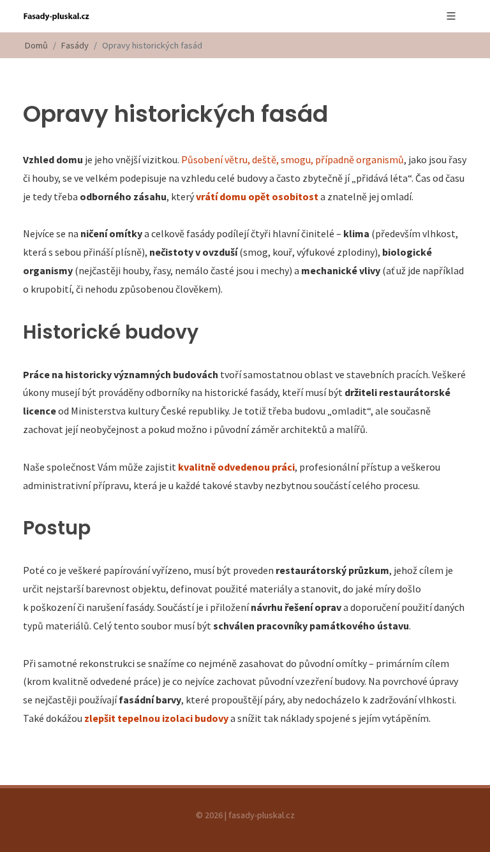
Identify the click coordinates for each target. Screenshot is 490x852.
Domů (36, 45)
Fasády (75, 45)
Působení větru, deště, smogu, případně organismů (292, 159)
